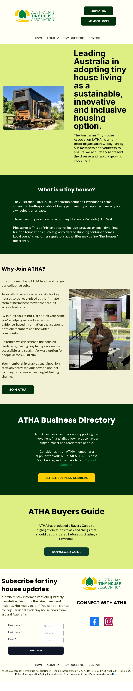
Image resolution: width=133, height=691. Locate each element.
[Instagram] (109, 621)
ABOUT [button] (51, 38)
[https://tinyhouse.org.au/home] (34, 16)
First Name (15, 625)
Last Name (15, 632)
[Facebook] (94, 621)
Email (12, 639)
